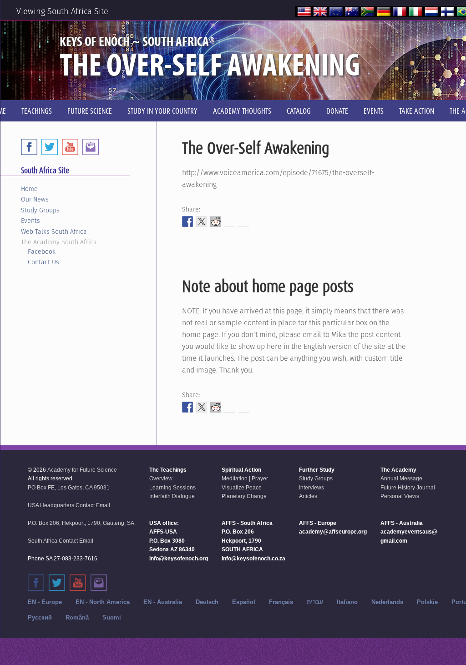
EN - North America (103, 602)
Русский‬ (40, 617)
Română (77, 617)
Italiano (347, 602)
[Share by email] (243, 221)
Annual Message (401, 478)
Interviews (311, 487)
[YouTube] (70, 147)
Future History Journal (407, 487)
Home (29, 188)
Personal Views (399, 496)
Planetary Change (244, 496)
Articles (308, 496)
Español (243, 602)
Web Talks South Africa (54, 231)
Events (30, 220)
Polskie (427, 602)
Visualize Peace (242, 487)
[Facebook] (29, 147)
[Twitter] (49, 147)
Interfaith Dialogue (172, 496)
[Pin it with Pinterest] (229, 221)
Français (281, 602)
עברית (315, 602)
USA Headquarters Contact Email (69, 505)
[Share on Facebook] (187, 221)
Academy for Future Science (82, 470)
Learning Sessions (172, 487)
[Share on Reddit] (215, 221)
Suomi (111, 617)
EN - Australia (162, 602)
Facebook (42, 251)
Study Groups (40, 210)
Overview (160, 478)
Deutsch (207, 602)
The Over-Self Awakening (255, 147)
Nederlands (387, 602)
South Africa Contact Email (60, 541)
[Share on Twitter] (201, 221)
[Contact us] (90, 147)
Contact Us (43, 262)
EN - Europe (45, 602)
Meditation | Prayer (245, 478)
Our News (35, 199)
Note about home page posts (268, 286)
